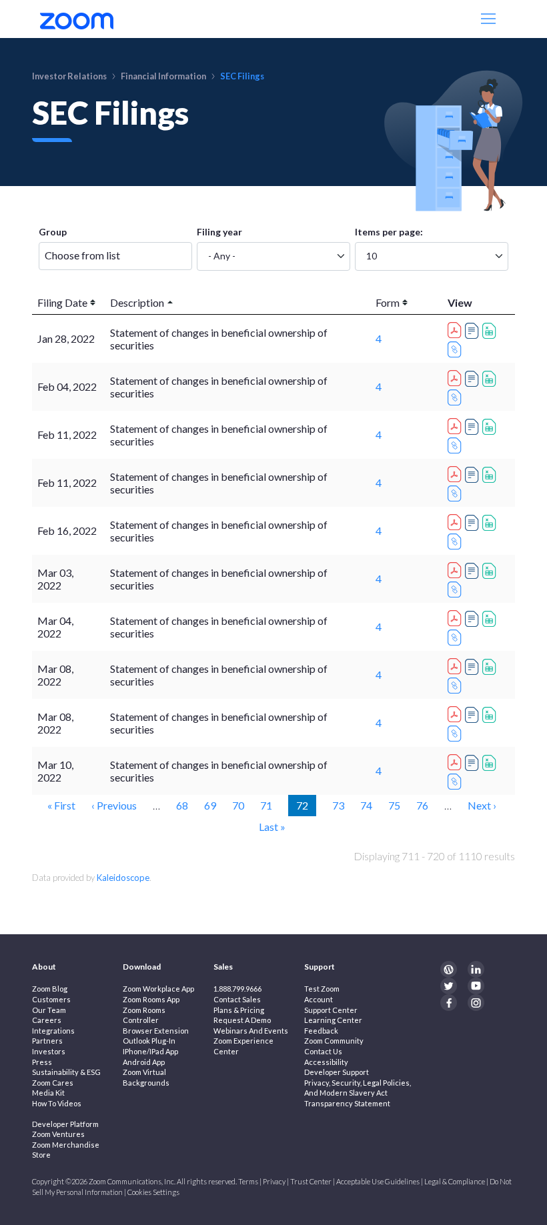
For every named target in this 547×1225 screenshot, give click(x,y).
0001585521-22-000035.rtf (473, 619)
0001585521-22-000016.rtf (473, 379)
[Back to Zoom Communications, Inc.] (76, 19)
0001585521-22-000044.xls (491, 667)
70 (238, 805)
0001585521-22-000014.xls (491, 331)
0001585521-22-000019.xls (491, 427)
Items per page (387, 231)
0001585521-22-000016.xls (491, 379)
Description (137, 302)
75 (394, 805)
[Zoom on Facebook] (448, 1002)
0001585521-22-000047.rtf (473, 763)
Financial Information (163, 76)
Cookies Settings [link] (153, 1192)
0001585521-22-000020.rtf (473, 475)
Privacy (274, 1181)
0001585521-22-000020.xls (491, 475)
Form (388, 302)
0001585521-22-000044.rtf (473, 667)
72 (306, 805)
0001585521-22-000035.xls (491, 619)
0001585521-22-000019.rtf (473, 427)
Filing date (62, 302)
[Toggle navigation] (490, 19)
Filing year (219, 231)
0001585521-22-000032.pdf (456, 568)
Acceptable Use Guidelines (378, 1181)
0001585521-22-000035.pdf (456, 616)
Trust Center (311, 1181)
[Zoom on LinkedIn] (476, 969)
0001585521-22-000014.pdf (456, 328)
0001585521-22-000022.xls (491, 523)
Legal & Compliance (454, 1181)
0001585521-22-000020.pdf (456, 472)
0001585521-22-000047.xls (491, 763)
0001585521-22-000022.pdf (456, 520)
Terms (248, 1181)
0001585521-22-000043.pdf (456, 712)
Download (142, 967)
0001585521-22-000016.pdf (456, 376)
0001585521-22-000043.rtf (473, 715)
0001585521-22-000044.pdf (456, 664)
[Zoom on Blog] (448, 969)
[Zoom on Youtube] (476, 986)
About (44, 967)
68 (182, 805)
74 (366, 805)
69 (210, 805)
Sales (223, 967)
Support (319, 967)
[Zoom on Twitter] (448, 986)
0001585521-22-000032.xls (491, 571)
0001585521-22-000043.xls (491, 715)
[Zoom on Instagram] (476, 1002)
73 (338, 805)
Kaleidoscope (123, 877)
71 (266, 805)
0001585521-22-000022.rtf (473, 523)
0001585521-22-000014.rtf (473, 331)
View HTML (456, 349)
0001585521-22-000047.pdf (456, 760)
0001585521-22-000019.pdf (456, 424)
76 (422, 805)
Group (53, 231)
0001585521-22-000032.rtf (473, 571)
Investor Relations (69, 76)
